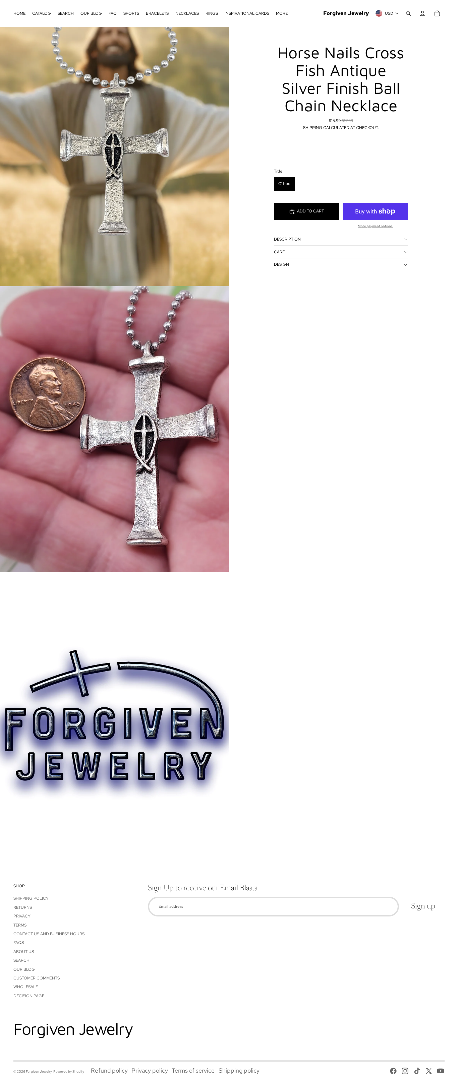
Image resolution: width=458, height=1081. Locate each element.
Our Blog (24, 969)
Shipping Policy (31, 898)
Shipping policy (239, 1070)
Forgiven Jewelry (39, 1071)
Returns (22, 907)
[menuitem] (19, 13)
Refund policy (109, 1070)
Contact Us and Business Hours (48, 934)
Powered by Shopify (68, 1071)
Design (281, 264)
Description (287, 239)
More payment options (375, 226)
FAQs (18, 942)
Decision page (28, 996)
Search (21, 960)
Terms (19, 925)
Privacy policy (149, 1070)
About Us (23, 951)
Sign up (423, 906)
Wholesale (25, 987)
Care (279, 252)
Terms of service (193, 1070)
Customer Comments (36, 978)
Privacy (22, 916)
